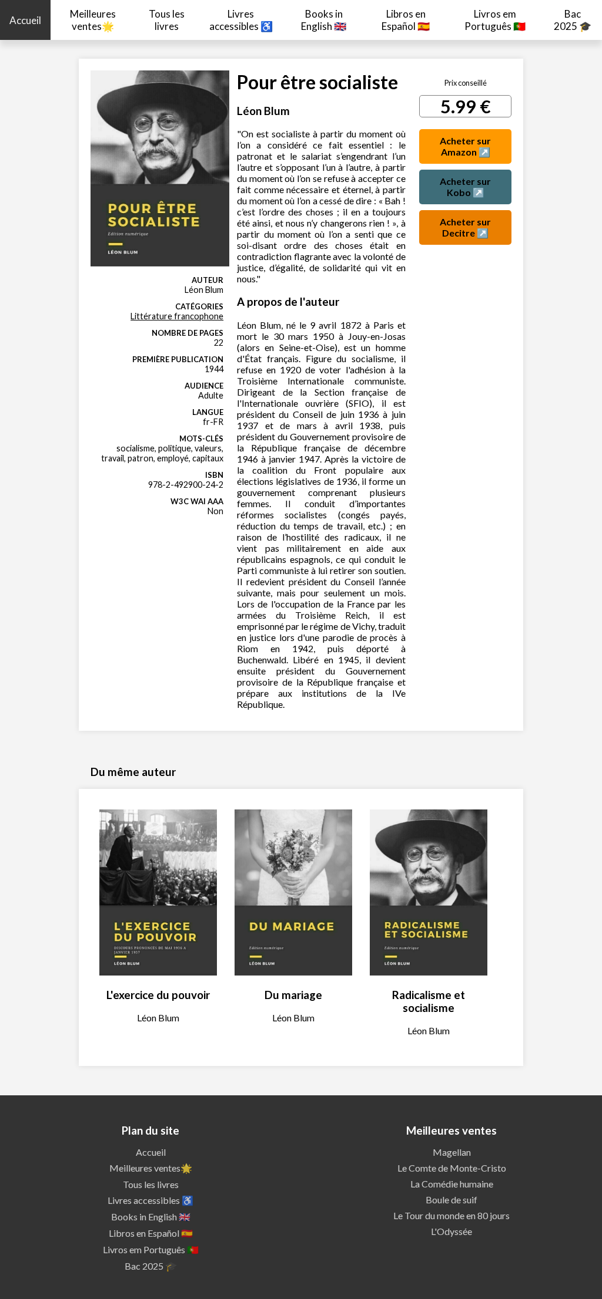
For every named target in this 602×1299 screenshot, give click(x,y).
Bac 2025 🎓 (572, 20)
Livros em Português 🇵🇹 (495, 20)
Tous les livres (167, 20)
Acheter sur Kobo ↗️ (465, 187)
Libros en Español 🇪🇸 (406, 20)
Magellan (452, 1152)
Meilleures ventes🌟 (93, 20)
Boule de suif (451, 1199)
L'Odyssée (451, 1231)
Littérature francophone (177, 316)
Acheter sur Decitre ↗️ (465, 227)
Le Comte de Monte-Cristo (451, 1167)
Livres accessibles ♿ (241, 20)
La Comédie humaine (451, 1183)
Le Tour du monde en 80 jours (451, 1215)
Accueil (25, 20)
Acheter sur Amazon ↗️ (465, 146)
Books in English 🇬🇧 (323, 20)
